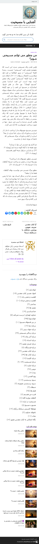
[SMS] (25, 213)
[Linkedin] (12, 213)
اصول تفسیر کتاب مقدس (26, 293)
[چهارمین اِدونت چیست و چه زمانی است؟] (31, 471)
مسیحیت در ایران (29, 401)
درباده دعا (32, 326)
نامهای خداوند (30, 412)
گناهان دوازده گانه (29, 398)
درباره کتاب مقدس (29, 351)
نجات (34, 416)
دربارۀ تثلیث (31, 365)
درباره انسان (31, 340)
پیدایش (33, 304)
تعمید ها (32, 308)
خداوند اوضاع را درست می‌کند (24, 315)
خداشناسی (31, 311)
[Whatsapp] (18, 213)
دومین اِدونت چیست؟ (17, 491)
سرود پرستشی (30, 380)
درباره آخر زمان (30, 336)
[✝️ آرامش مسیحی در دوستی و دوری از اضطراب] (31, 521)
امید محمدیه (24, 62)
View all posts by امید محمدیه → (14, 260)
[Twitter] (9, 213)
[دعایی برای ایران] (31, 431)
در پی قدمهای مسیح (28, 322)
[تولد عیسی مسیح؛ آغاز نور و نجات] (31, 461)
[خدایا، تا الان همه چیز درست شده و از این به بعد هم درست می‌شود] (31, 511)
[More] (31, 213)
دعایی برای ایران (19, 431)
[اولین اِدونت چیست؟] (31, 501)
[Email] (28, 213)
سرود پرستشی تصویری (27, 383)
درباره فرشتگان (30, 347)
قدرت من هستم (30, 394)
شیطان (33, 387)
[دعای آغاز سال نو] (31, 451)
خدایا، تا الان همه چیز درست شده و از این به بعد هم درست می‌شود (13, 512)
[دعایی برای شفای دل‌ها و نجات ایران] (31, 441)
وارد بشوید (15, 279)
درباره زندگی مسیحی (27, 333)
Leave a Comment (15, 62)
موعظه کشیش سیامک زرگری (24, 409)
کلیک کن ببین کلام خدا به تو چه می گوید (17, 34)
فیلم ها (33, 391)
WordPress (27, 541)
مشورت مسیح (30, 405)
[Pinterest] (15, 213)
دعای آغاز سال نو (19, 451)
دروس (33, 369)
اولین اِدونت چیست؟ (18, 501)
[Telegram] (21, 213)
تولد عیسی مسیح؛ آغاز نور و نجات (13, 461)
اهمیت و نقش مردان (28, 300)
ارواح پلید (32, 290)
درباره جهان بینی (29, 329)
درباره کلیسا (31, 358)
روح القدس (32, 376)
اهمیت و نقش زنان (29, 297)
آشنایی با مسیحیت (23, 22)
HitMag (35, 541)
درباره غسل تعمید (29, 344)
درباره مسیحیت (33, 52)
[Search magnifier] (4, 39)
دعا (34, 373)
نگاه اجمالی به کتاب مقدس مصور (23, 419)
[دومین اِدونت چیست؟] (31, 491)
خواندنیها (32, 318)
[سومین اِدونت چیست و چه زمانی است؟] (31, 481)
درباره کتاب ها (30, 354)
